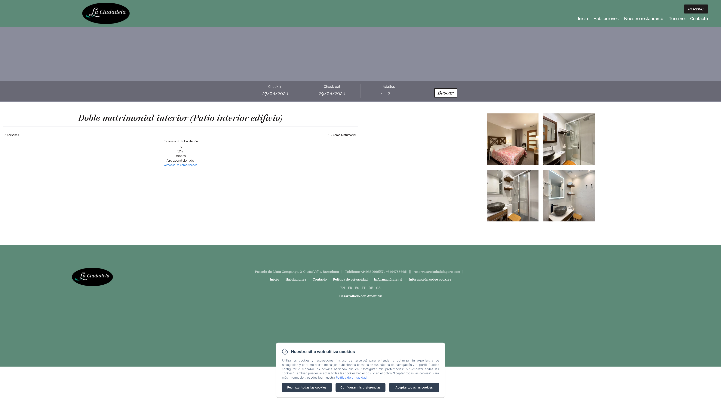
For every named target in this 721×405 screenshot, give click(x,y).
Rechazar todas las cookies (307, 387)
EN (342, 288)
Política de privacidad (350, 279)
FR (350, 288)
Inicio (583, 18)
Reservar (696, 9)
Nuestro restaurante (643, 18)
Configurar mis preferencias (360, 387)
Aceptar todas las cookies (414, 387)
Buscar (446, 93)
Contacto (699, 18)
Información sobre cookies (430, 279)
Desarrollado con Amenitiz (360, 296)
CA (378, 288)
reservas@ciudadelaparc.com (436, 272)
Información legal (388, 279)
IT (364, 288)
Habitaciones (606, 18)
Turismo (677, 18)
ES (357, 288)
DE (371, 288)
